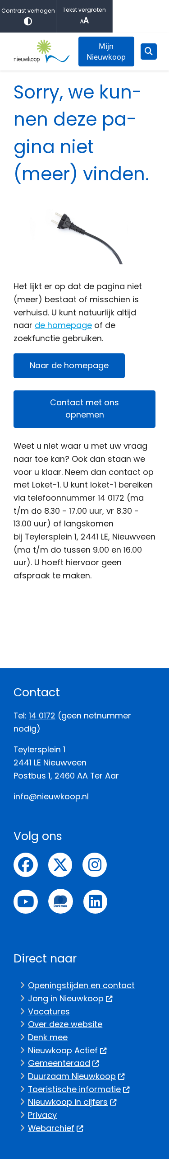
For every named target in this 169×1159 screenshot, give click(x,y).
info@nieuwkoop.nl (51, 796)
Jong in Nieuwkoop (66, 998)
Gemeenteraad (59, 1063)
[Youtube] (26, 902)
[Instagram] (94, 865)
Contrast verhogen (28, 10)
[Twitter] (60, 865)
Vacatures (49, 1011)
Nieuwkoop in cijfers (68, 1101)
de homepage (63, 325)
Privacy (42, 1115)
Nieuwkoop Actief (63, 1050)
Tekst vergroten (84, 10)
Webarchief (51, 1128)
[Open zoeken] (149, 51)
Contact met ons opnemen (84, 408)
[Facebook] (26, 865)
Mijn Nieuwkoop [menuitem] (106, 51)
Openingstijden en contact (81, 985)
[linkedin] (95, 902)
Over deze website (65, 1024)
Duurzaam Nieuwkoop (72, 1076)
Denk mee (48, 1037)
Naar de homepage (69, 365)
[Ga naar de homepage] (42, 51)
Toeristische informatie (74, 1089)
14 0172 (42, 715)
